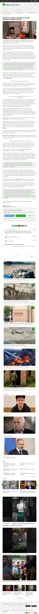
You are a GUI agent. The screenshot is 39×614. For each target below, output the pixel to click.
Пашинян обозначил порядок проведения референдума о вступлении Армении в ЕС (28, 492)
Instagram (32, 195)
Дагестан (6, 8)
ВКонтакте (6, 196)
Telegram (27, 192)
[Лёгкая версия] (6, 1)
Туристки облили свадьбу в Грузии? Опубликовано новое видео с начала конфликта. (18, 581)
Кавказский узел (10, 51)
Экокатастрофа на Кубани (32, 12)
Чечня (10, 11)
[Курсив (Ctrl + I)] (15, 246)
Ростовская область (19, 9)
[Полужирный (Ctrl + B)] (13, 246)
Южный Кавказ (19, 11)
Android (17, 189)
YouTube (6, 197)
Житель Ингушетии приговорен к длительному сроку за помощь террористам (9, 465)
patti (12, 240)
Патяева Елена (6, 415)
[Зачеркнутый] (19, 246)
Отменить (31, 256)
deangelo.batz (13, 236)
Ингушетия (10, 8)
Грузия (4, 8)
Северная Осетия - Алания (26, 9)
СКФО (31, 9)
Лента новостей (8, 14)
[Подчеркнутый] (17, 246)
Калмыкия (20, 8)
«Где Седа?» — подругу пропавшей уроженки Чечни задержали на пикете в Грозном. (19, 524)
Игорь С (10, 229)
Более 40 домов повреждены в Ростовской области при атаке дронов (16, 301)
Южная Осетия (14, 11)
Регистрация (16, 255)
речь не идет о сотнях (13, 66)
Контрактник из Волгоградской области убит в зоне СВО (14, 388)
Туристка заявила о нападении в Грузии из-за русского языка (19, 593)
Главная (4, 14)
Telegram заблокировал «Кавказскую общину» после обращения (8, 593)
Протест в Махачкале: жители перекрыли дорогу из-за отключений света (16, 554)
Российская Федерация (12, 9)
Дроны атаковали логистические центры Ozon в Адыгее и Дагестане (16, 366)
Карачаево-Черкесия (26, 8)
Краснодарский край (33, 8)
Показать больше (20, 598)
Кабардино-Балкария (16, 8)
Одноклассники (12, 196)
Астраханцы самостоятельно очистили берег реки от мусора (15, 279)
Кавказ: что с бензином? (7, 12)
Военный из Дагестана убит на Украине (27, 469)
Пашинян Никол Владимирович (9, 457)
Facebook (27, 195)
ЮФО (23, 11)
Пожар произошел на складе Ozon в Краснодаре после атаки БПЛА (10, 474)
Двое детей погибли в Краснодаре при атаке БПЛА (27, 474)
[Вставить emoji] (22, 246)
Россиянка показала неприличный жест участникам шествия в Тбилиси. (30, 594)
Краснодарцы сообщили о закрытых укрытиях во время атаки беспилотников (18, 323)
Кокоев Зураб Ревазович (8, 436)
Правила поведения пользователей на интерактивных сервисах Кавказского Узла (22, 610)
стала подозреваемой (13, 57)
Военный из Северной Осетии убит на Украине (27, 464)
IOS (20, 189)
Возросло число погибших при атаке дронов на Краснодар (14, 345)
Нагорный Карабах (5, 9)
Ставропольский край (6, 11)
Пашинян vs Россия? (19, 12)
